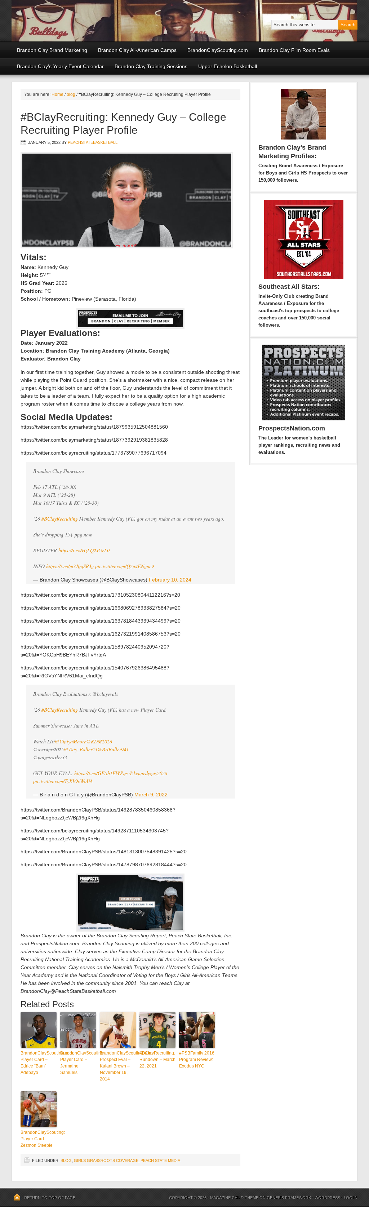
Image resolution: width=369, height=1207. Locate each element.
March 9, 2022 (151, 794)
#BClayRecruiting (59, 518)
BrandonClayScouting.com (217, 50)
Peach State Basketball (100, 20)
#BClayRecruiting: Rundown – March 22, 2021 (157, 1060)
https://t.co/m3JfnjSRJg (70, 566)
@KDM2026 (99, 741)
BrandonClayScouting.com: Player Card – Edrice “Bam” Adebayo (39, 1063)
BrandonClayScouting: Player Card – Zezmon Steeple (39, 1139)
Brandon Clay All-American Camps (137, 50)
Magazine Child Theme (234, 1197)
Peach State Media (160, 1160)
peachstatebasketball (92, 142)
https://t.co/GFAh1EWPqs (101, 773)
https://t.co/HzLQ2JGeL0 (84, 550)
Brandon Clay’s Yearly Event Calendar (60, 66)
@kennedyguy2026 (148, 773)
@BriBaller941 (113, 749)
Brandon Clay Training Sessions (151, 66)
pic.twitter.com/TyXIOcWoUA (63, 781)
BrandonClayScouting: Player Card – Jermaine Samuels (78, 1063)
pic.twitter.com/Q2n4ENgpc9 (124, 566)
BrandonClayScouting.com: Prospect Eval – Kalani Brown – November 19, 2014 (118, 1066)
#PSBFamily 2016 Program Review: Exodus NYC (196, 1060)
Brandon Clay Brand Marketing (52, 50)
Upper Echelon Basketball (227, 66)
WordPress (327, 1197)
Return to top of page (49, 1197)
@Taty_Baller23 (80, 749)
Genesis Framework (289, 1197)
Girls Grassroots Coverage (106, 1160)
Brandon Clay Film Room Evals (294, 50)
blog (66, 1160)
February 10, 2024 (170, 580)
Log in (350, 1197)
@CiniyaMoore (70, 741)
